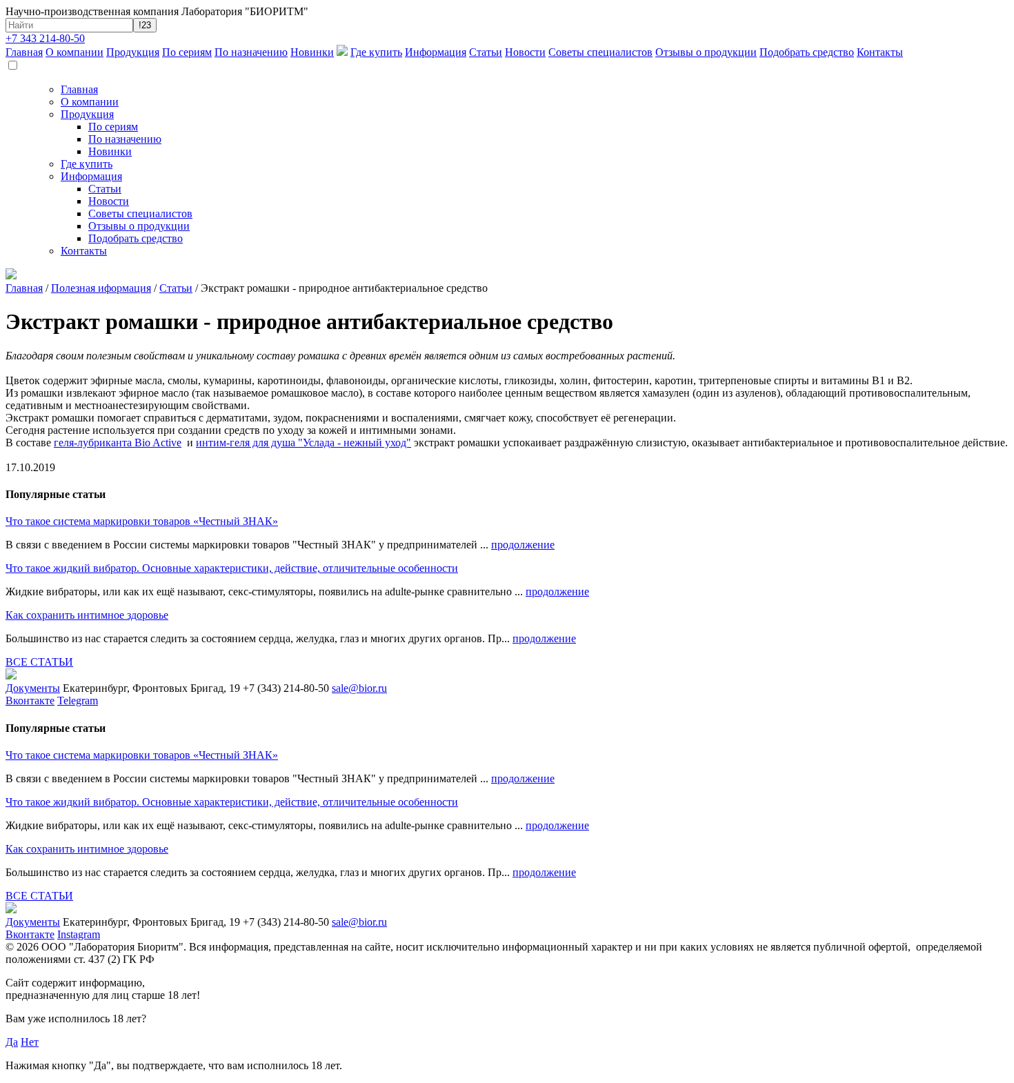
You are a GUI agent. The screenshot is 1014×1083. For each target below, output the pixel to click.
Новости (525, 52)
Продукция (132, 52)
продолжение (523, 544)
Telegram (77, 700)
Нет (30, 1042)
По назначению (251, 52)
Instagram (78, 934)
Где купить (376, 52)
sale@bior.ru (359, 688)
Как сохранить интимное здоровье (87, 615)
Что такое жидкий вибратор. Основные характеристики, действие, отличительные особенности (232, 568)
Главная (24, 52)
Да (12, 1042)
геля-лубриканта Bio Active (117, 442)
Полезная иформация (101, 288)
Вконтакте (30, 700)
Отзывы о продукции (706, 52)
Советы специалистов (600, 52)
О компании (74, 52)
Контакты (880, 52)
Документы (33, 688)
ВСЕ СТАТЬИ (39, 662)
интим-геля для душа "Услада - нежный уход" (303, 442)
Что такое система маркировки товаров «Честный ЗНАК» (142, 521)
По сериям (187, 52)
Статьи (485, 52)
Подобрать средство (806, 52)
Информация (435, 52)
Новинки (312, 52)
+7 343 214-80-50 (45, 38)
